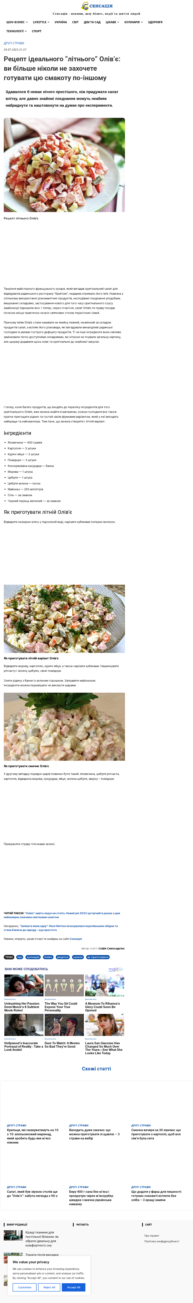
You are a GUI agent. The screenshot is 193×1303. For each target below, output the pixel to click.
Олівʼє (48, 957)
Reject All (49, 1287)
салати (78, 957)
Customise (24, 1287)
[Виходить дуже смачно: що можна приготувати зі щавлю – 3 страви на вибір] (96, 1103)
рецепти (62, 957)
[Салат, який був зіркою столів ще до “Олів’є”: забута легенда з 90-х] (34, 1165)
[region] (49, 1275)
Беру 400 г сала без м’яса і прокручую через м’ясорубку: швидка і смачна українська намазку (91, 1198)
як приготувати (97, 957)
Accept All (73, 1287)
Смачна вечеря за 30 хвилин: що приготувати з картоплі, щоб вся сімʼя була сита (156, 1134)
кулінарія (33, 957)
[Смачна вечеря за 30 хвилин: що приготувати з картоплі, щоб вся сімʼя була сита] (158, 1103)
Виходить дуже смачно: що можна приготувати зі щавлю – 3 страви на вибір (94, 1134)
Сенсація (76, 938)
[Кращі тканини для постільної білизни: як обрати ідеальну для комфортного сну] (13, 1235)
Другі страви (14, 43)
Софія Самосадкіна (111, 948)
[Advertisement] (64, 256)
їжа (20, 957)
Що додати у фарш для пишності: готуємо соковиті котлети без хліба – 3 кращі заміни (156, 1196)
